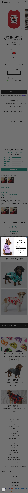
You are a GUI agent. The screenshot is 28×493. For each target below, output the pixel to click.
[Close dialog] (26, 238)
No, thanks (21, 252)
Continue (20, 248)
